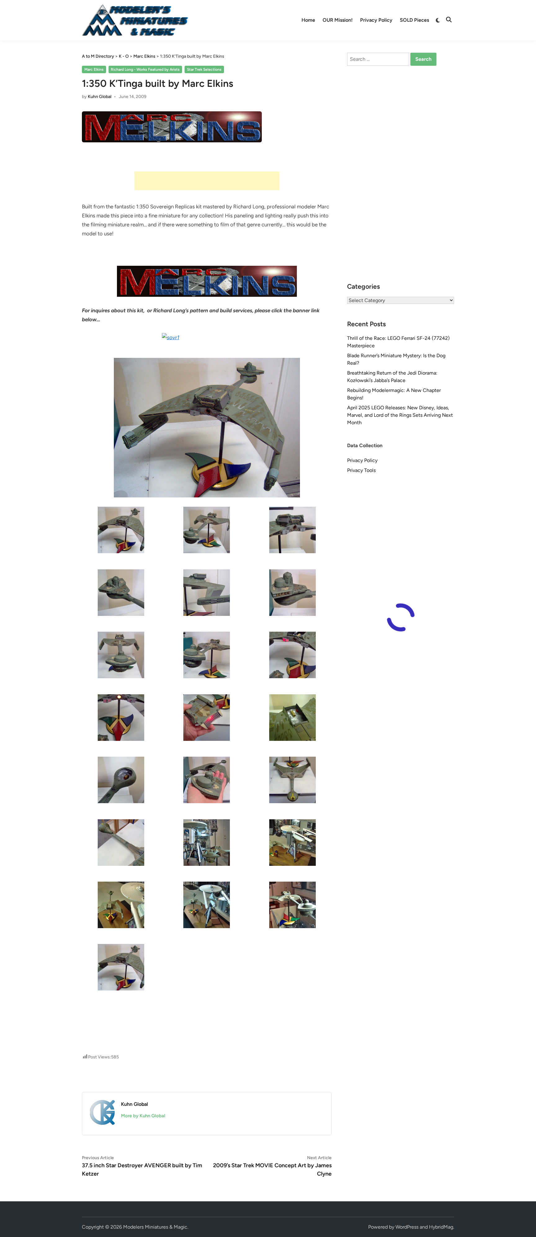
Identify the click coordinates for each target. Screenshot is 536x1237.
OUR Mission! (338, 20)
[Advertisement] (206, 180)
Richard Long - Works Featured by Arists (145, 69)
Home (308, 20)
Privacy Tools (361, 470)
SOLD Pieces (414, 20)
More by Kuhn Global (143, 1116)
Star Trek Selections (204, 69)
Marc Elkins (94, 69)
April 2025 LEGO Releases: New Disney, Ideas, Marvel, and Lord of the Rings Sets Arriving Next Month (400, 415)
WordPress (406, 1227)
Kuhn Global (99, 96)
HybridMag (441, 1227)
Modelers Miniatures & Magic (155, 1227)
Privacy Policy (376, 20)
